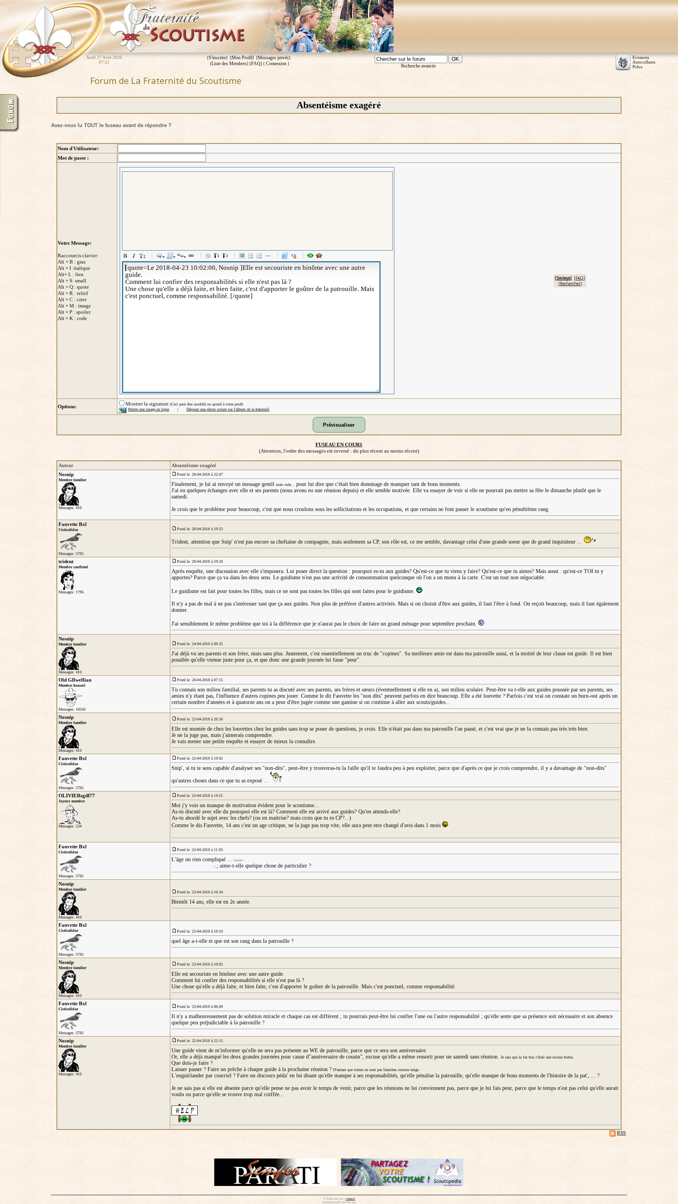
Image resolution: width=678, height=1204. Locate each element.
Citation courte (181, 257)
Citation (160, 257)
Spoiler (209, 257)
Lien (192, 257)
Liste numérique (260, 257)
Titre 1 (217, 257)
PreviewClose (320, 257)
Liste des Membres (229, 63)
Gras (126, 257)
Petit (143, 257)
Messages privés (273, 57)
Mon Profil (241, 57)
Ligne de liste (269, 257)
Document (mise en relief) (171, 257)
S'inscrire (217, 57)
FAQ (256, 63)
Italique (135, 257)
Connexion (276, 63)
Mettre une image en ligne (148, 409)
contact (350, 1198)
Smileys (563, 278)
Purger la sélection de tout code (294, 257)
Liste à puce (252, 257)
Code (286, 257)
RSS (621, 1133)
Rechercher (570, 283)
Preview (311, 257)
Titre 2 (226, 257)
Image (243, 257)
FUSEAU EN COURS (338, 444)
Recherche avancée (418, 66)
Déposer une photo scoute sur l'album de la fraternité (227, 409)
